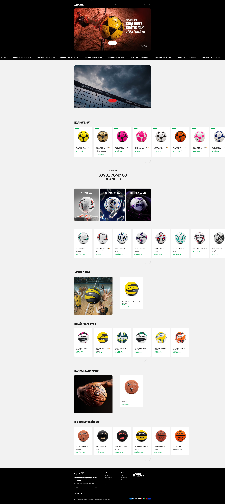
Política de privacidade (88, 499)
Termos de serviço (98, 499)
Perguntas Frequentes (110, 481)
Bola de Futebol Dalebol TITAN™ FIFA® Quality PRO (101, 250)
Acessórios (123, 479)
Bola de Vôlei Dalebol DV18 (160, 348)
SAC (106, 484)
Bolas (122, 475)
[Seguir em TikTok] (81, 494)
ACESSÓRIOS (115, 5)
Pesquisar (123, 481)
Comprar (112, 43)
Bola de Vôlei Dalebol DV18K (128, 301)
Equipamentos (124, 477)
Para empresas (108, 477)
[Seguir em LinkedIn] (84, 494)
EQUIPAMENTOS (106, 5)
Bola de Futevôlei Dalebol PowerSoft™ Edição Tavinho (100, 148)
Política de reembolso (78, 499)
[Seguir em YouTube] (78, 494)
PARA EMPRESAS (124, 5)
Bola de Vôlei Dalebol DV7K (121, 348)
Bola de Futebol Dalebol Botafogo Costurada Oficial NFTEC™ (218, 250)
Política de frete (106, 499)
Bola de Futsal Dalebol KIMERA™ (200, 248)
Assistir (112, 100)
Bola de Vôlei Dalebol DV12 (82, 348)
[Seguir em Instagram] (75, 494)
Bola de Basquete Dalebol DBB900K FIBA (131, 400)
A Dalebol (107, 475)
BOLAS (98, 5)
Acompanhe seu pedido (110, 479)
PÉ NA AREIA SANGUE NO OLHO (17, 0)
